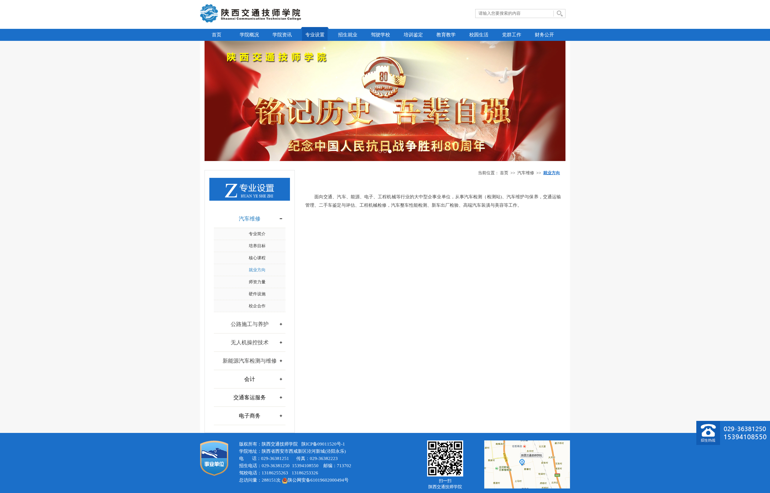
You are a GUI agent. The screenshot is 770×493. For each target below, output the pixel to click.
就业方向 (257, 270)
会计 (249, 379)
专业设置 (315, 34)
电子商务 (249, 416)
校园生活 (478, 34)
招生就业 (347, 34)
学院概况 (249, 34)
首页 (216, 34)
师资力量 (257, 282)
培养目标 (257, 246)
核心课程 (257, 258)
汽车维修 (525, 173)
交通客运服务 (249, 397)
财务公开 (544, 34)
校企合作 (257, 306)
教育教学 (446, 34)
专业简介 (257, 234)
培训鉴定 (413, 34)
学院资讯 (282, 34)
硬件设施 (257, 294)
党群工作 (511, 34)
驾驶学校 (380, 34)
